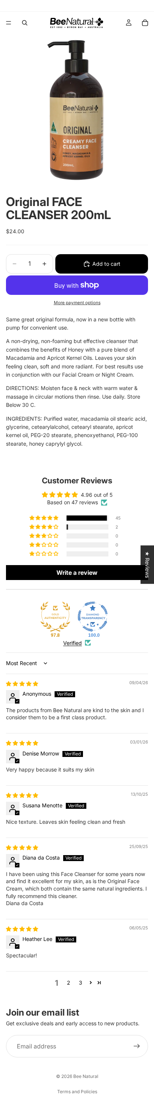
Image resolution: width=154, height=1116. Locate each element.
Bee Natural (85, 1076)
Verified (72, 643)
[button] (44, 518)
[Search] (24, 23)
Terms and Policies (77, 1091)
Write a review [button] (77, 572)
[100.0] (93, 617)
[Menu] (8, 22)
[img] (22, 683)
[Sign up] (137, 1046)
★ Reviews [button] (147, 564)
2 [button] (68, 982)
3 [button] (80, 982)
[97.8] (55, 617)
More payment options (77, 302)
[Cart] (145, 23)
